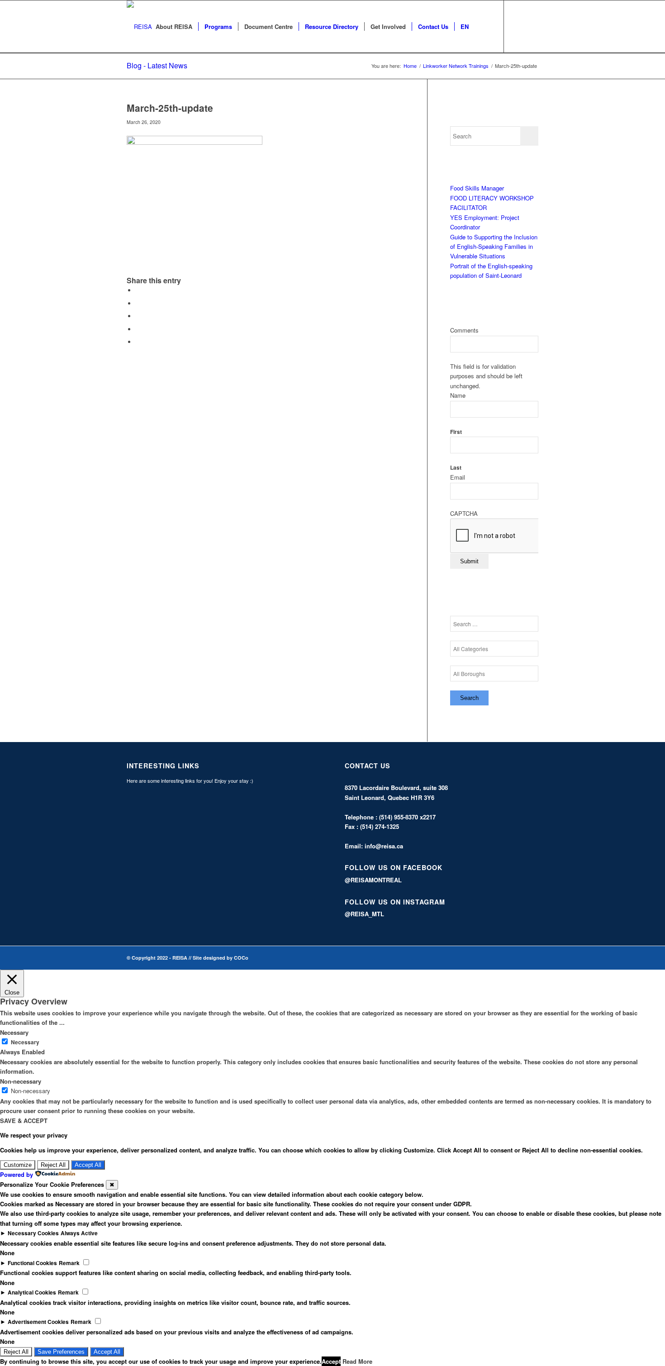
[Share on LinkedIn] (138, 329)
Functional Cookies (32, 1263)
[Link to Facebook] (518, 26)
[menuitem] (174, 26)
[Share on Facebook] (138, 290)
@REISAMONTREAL (373, 880)
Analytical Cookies (32, 1292)
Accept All (88, 1164)
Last (455, 467)
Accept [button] (331, 1361)
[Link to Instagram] (531, 26)
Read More (357, 1361)
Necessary (25, 1042)
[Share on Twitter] (138, 303)
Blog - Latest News (157, 65)
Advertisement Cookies (38, 1322)
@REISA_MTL (364, 913)
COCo (241, 957)
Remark (69, 1263)
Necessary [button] (14, 1032)
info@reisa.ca (384, 846)
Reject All (53, 1164)
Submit (469, 561)
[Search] (483, 26)
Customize (18, 1164)
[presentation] (519, 536)
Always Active (79, 1233)
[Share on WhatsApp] (138, 316)
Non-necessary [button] (20, 1081)
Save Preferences (61, 1351)
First (456, 432)
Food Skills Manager (477, 188)
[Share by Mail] (138, 342)
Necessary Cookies (33, 1233)
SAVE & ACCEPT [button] (24, 1120)
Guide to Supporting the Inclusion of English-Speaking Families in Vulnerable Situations (493, 247)
